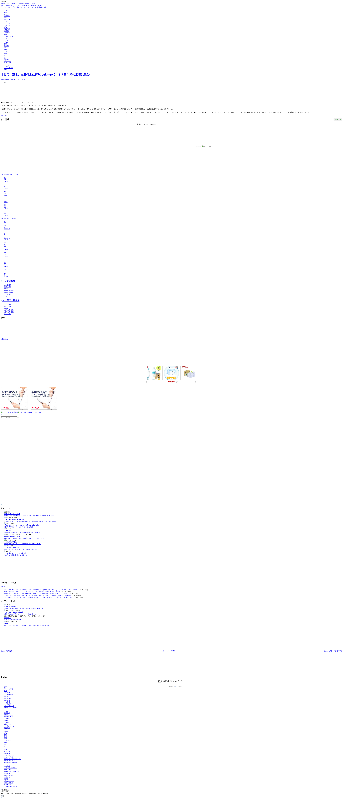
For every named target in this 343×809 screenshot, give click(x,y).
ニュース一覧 (8, 68)
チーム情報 (7, 294)
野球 (5, 17)
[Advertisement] (14, 353)
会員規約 (7, 773)
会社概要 (7, 766)
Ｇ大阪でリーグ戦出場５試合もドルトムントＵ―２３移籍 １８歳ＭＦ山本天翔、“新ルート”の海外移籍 (37, 595)
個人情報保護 (8, 775)
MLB (5, 14)
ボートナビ (7, 61)
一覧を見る (4, 339)
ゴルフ (6, 27)
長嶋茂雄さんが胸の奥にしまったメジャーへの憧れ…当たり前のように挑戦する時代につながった (35, 593)
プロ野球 (7, 693)
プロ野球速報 (8, 694)
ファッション (8, 36)
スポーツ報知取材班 (10, 786)
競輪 (5, 53)
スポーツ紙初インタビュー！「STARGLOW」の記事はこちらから (22, 5)
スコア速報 (7, 285)
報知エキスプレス (10, 761)
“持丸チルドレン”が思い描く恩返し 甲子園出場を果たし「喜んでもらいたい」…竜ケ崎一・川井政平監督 (38, 597)
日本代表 (7, 713)
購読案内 (7, 779)
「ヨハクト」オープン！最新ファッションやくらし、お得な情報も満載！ (24, 7)
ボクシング (7, 724)
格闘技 (6, 46)
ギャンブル (7, 740)
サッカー (7, 19)
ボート (6, 51)
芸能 (5, 21)
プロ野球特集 (8, 281)
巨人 (5, 12)
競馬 (5, 44)
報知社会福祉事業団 (10, 762)
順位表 (6, 288)
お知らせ (7, 753)
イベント (7, 751)
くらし (6, 40)
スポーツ (7, 25)
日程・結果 (7, 287)
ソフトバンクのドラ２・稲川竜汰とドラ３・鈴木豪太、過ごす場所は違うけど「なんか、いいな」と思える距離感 (40, 590)
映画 (5, 34)
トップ (6, 66)
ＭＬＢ (6, 696)
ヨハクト (7, 23)
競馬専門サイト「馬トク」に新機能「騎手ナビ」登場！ (18, 3)
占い (5, 57)
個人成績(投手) (9, 290)
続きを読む (4, 115)
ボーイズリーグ (9, 706)
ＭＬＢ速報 (7, 698)
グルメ (6, 42)
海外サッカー (8, 716)
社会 (5, 47)
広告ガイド (7, 784)
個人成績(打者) (9, 292)
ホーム (6, 10)
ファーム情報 (8, 689)
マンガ (6, 38)
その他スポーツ (9, 726)
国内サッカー (8, 715)
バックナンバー (9, 781)
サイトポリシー (9, 769)
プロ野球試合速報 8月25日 (10, 174)
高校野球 (7, 700)
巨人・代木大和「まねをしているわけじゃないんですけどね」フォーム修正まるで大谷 (32, 591)
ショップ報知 (8, 757)
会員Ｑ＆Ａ (7, 777)
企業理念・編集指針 (10, 768)
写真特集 (7, 32)
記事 (5, 70)
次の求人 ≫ (338, 119)
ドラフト (7, 296)
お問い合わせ (8, 783)
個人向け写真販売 (6, 651)
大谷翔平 (7, 16)
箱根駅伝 (7, 29)
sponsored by (198, 146)
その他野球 (7, 704)
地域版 (6, 49)
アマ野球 (7, 702)
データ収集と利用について (12, 771)
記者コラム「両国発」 (11, 707)
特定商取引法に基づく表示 (12, 759)
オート (6, 55)
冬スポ (6, 720)
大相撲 (6, 31)
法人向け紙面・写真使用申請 (333, 651)
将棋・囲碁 (7, 62)
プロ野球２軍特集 (10, 300)
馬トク (6, 59)
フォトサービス (9, 755)
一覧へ (3, 586)
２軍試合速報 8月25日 (8, 218)
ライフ (6, 749)
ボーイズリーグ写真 (168, 651)
